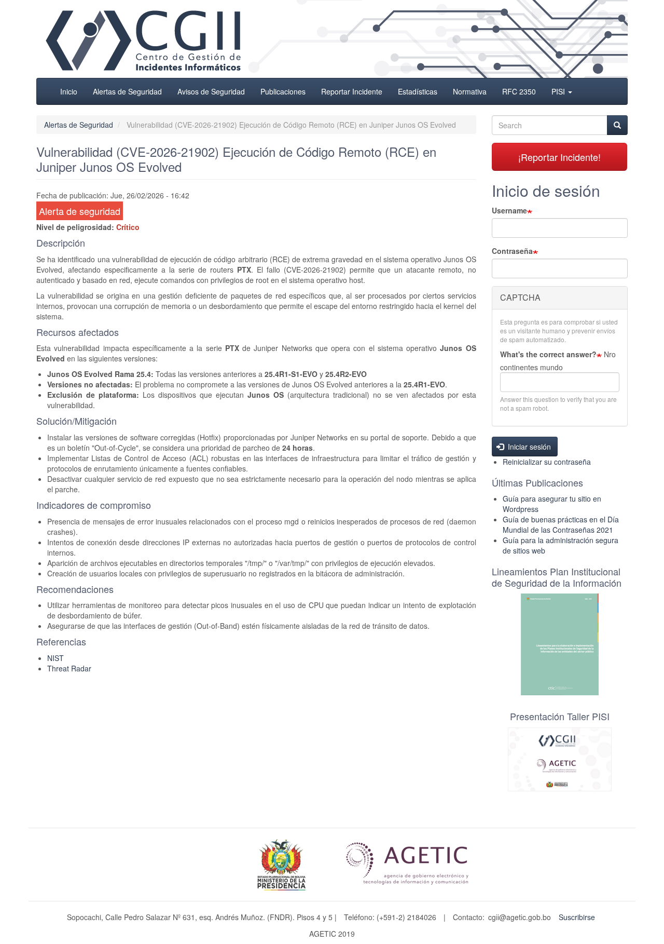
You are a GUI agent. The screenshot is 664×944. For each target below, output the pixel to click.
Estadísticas (417, 91)
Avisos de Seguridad (211, 91)
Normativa (470, 91)
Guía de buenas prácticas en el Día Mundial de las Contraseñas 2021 (561, 524)
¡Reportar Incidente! (559, 157)
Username (509, 210)
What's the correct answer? (548, 354)
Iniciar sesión (528, 446)
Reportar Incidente (351, 91)
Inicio (68, 91)
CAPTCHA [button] (520, 297)
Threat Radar (69, 668)
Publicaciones (283, 91)
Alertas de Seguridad (127, 91)
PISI (559, 91)
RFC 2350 (519, 91)
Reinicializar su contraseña (547, 461)
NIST (55, 658)
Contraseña (512, 251)
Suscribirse (577, 917)
